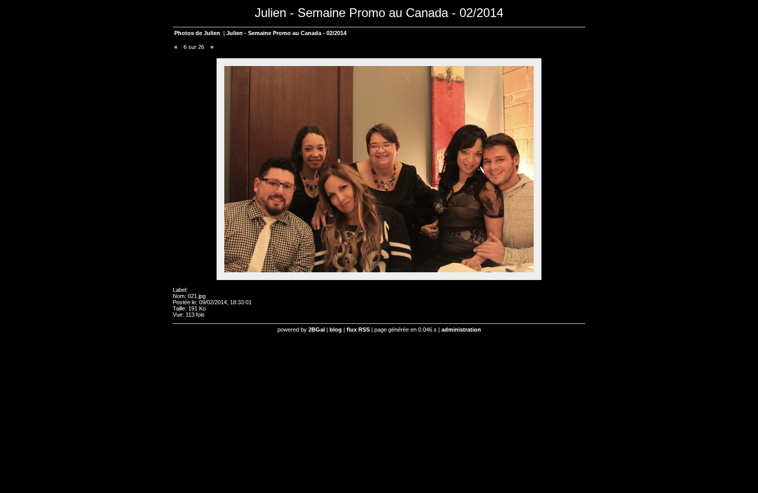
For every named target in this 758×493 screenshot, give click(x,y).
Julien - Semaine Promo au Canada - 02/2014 (286, 33)
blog (335, 329)
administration (461, 329)
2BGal (316, 329)
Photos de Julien (197, 33)
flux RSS (358, 329)
